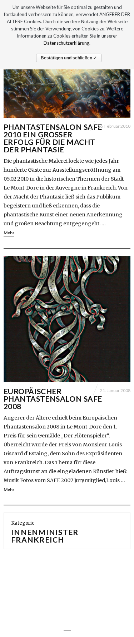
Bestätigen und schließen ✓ (69, 57)
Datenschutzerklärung (66, 43)
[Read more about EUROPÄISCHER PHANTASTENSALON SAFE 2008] (67, 319)
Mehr (9, 232)
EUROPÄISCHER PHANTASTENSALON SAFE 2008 (53, 399)
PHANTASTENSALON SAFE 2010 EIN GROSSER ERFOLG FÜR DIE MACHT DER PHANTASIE (53, 138)
